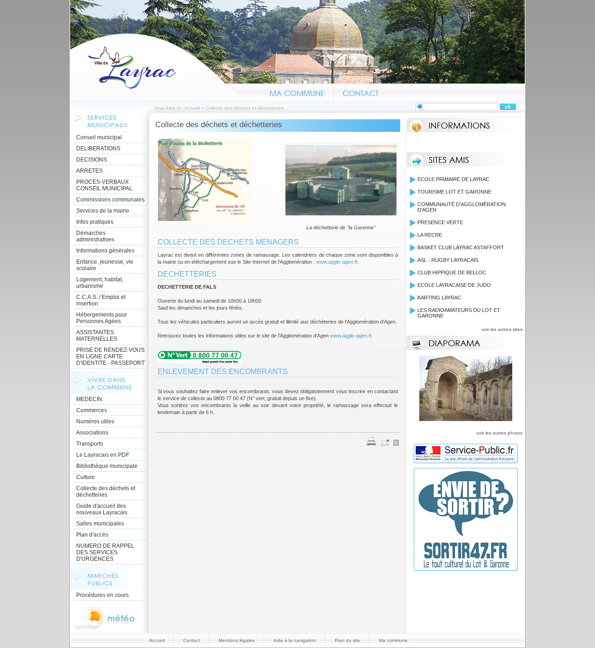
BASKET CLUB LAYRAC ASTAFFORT (460, 247)
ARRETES (89, 171)
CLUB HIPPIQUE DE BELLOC (451, 272)
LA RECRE (429, 235)
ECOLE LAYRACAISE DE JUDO (454, 285)
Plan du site (347, 640)
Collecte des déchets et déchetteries (105, 491)
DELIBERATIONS (98, 148)
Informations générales (105, 250)
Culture (85, 477)
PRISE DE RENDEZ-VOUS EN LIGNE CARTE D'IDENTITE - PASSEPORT (110, 356)
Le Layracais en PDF (102, 455)
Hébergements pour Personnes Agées (101, 317)
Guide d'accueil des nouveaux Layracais (101, 509)
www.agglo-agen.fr (336, 262)
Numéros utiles (95, 421)
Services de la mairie (102, 210)
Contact (361, 91)
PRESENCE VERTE (440, 222)
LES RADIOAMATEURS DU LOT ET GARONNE (458, 312)
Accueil (165, 66)
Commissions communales (110, 199)
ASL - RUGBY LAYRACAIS (447, 260)
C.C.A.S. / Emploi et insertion (101, 300)
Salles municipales (100, 523)
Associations (92, 432)
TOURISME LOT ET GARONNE (454, 191)
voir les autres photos (499, 432)
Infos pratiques (94, 222)
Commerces (91, 410)
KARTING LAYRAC (439, 297)
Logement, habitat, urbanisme (99, 282)
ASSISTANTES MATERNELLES (96, 335)
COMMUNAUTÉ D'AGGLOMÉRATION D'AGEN (461, 207)
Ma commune (297, 91)
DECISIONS (91, 159)
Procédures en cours (102, 595)
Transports (89, 444)
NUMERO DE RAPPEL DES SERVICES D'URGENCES (105, 552)
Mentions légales (236, 640)
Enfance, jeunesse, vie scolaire (104, 265)
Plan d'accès (92, 534)
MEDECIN (89, 399)
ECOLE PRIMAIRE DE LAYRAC (453, 179)
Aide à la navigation (294, 640)
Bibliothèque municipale (107, 466)
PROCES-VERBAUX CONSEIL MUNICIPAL (104, 185)
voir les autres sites (502, 329)
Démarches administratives (95, 236)
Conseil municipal (99, 137)
